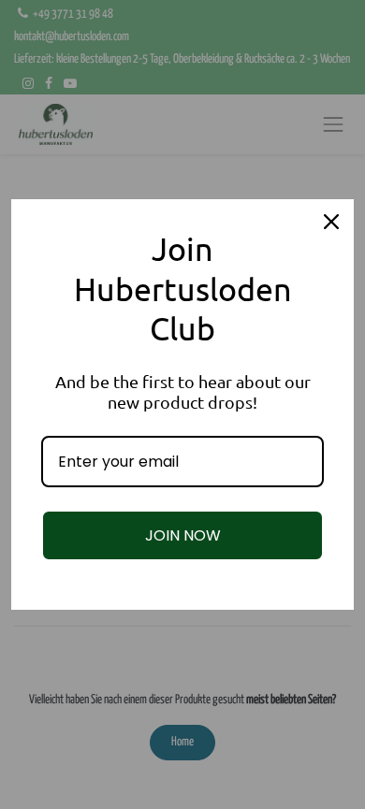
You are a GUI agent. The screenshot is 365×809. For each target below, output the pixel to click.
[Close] (331, 221)
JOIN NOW (183, 535)
